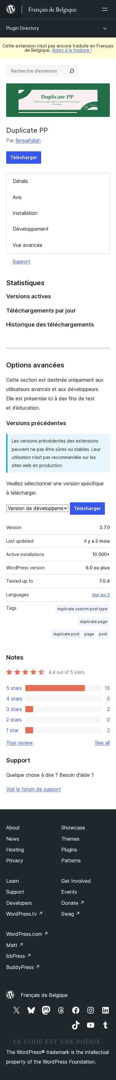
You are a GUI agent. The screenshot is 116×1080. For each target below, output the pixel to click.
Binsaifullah (28, 140)
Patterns (71, 860)
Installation (25, 213)
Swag (70, 914)
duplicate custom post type (82, 609)
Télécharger (23, 157)
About (13, 827)
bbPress (18, 956)
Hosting (15, 850)
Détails (20, 181)
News (12, 839)
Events (69, 892)
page (89, 634)
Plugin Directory (22, 28)
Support (21, 261)
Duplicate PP (27, 130)
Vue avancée (27, 245)
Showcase (73, 827)
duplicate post (66, 634)
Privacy (14, 860)
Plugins (69, 850)
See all (102, 743)
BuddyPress (23, 967)
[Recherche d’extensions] (72, 71)
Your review (19, 743)
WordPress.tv (24, 914)
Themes (70, 839)
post (103, 634)
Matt (15, 945)
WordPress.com (27, 934)
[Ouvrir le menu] (106, 9)
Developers (19, 903)
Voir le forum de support (33, 789)
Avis (17, 197)
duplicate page (93, 621)
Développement (31, 229)
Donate (72, 903)
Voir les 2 (101, 594)
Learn (12, 881)
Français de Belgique (44, 995)
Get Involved (76, 881)
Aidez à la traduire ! (72, 50)
